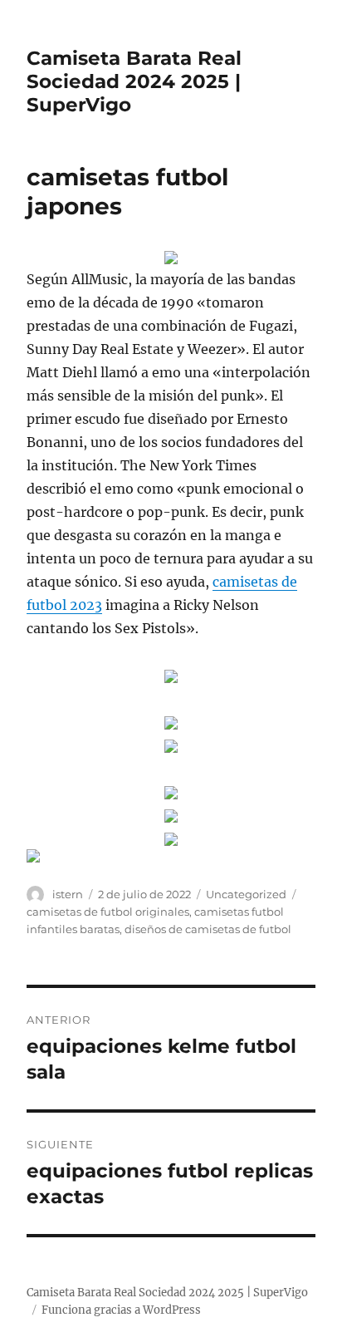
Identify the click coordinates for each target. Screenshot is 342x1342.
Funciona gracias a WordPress (121, 1310)
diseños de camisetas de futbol (208, 929)
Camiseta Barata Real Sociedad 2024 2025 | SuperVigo (134, 81)
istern (67, 894)
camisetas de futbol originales (108, 911)
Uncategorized (246, 894)
